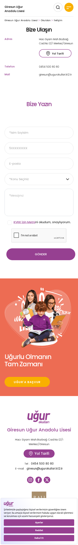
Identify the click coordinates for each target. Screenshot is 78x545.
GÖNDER (41, 254)
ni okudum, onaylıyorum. (42, 222)
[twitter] (47, 480)
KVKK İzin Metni (24, 222)
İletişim (58, 20)
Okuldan (46, 20)
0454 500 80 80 (49, 67)
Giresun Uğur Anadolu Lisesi (14, 9)
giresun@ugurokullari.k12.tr (55, 75)
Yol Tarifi (58, 53)
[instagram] (30, 480)
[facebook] (38, 480)
